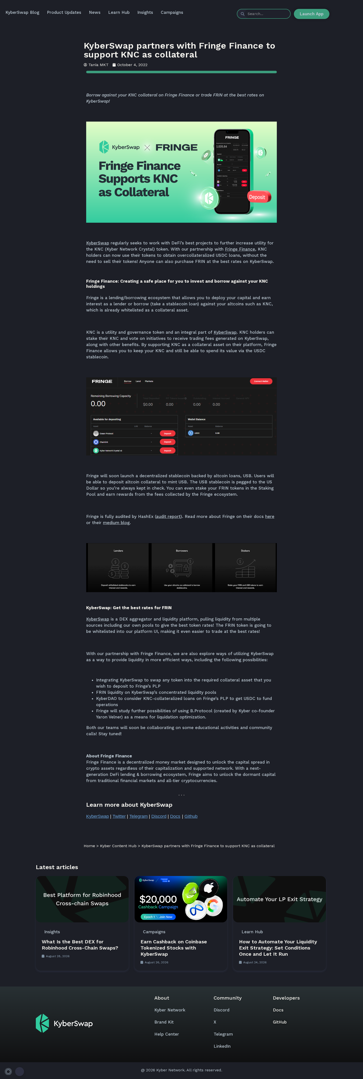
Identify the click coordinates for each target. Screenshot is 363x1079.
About (161, 998)
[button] (13, 1071)
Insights (145, 12)
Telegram (223, 1034)
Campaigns (172, 12)
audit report (168, 516)
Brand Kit (164, 1022)
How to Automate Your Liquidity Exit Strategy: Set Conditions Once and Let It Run (278, 948)
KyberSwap (97, 242)
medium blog (116, 522)
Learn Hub (119, 12)
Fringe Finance (240, 249)
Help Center (166, 1034)
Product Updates (64, 12)
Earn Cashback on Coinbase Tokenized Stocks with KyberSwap (174, 948)
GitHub (280, 1022)
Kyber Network (169, 1009)
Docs (278, 1009)
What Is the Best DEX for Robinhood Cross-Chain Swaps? (80, 945)
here (269, 516)
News (95, 12)
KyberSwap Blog (22, 12)
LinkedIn (222, 1046)
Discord (221, 1009)
